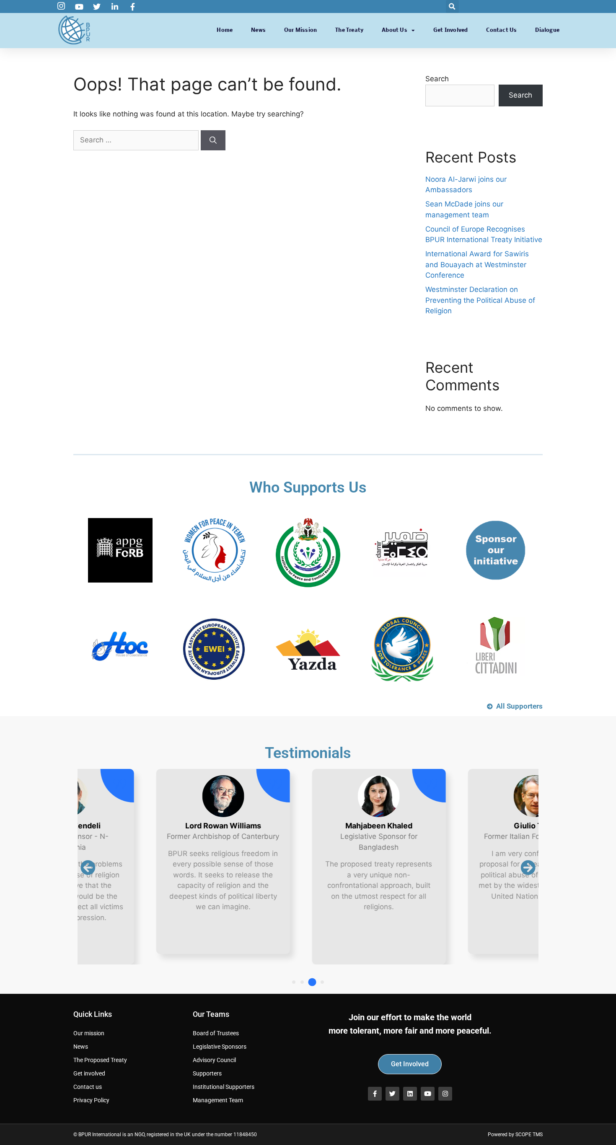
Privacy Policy (91, 1100)
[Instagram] (445, 1094)
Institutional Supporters (223, 1086)
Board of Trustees (216, 1033)
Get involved (450, 30)
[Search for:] (137, 140)
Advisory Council (214, 1060)
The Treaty (349, 30)
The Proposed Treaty (100, 1060)
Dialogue (547, 30)
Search (437, 79)
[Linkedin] (410, 1094)
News (258, 30)
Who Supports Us (308, 487)
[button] (452, 6)
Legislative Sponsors (219, 1046)
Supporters (207, 1073)
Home (225, 30)
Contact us (501, 30)
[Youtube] (428, 1094)
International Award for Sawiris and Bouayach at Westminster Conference (477, 264)
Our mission (300, 30)
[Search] (213, 140)
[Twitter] (392, 1094)
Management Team (218, 1100)
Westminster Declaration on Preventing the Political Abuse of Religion (480, 300)
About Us (394, 30)
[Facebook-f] (375, 1094)
